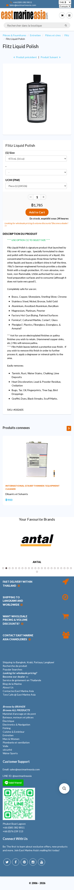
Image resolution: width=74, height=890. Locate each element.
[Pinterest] (24, 862)
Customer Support (16, 762)
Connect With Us (15, 839)
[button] (64, 788)
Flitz (66, 35)
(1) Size (10, 152)
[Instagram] (32, 862)
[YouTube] (41, 862)
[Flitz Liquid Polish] (37, 98)
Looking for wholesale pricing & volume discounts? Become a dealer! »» (36, 224)
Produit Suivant (50, 57)
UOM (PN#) (12, 180)
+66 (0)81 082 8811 (22, 2)
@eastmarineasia (22, 775)
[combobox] (37, 25)
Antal (37, 562)
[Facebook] (15, 862)
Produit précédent (26, 57)
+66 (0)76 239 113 (13, 831)
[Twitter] (7, 862)
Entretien (35, 35)
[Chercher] (66, 25)
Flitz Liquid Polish (21, 46)
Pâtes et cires (53, 35)
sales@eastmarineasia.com (25, 769)
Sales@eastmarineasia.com (23, 5)
